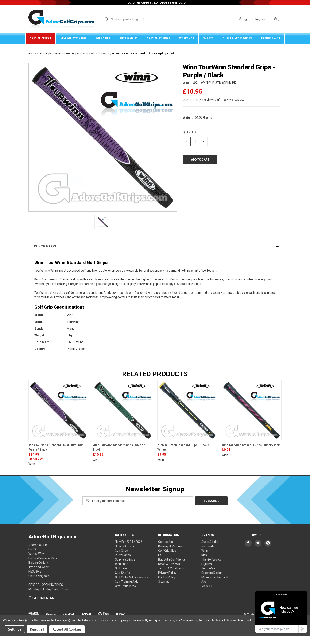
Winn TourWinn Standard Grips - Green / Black (119, 447)
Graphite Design (211, 572)
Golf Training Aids (126, 581)
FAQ (161, 555)
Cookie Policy (167, 577)
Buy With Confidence (172, 559)
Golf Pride (207, 546)
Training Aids (270, 38)
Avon (204, 581)
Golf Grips (103, 38)
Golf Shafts (122, 572)
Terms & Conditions (171, 568)
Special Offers (40, 38)
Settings (14, 629)
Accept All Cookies (67, 629)
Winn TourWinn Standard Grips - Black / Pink (251, 445)
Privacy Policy (167, 572)
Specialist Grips (158, 38)
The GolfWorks (211, 559)
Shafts (208, 38)
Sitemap (164, 581)
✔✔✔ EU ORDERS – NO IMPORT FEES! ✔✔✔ (157, 3)
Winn (204, 550)
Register (261, 19)
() (279, 19)
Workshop (186, 38)
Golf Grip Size (167, 550)
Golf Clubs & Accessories (131, 577)
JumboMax (209, 568)
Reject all (37, 629)
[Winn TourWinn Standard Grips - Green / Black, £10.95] (122, 410)
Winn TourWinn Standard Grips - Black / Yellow (183, 447)
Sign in (247, 19)
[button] (232, 100)
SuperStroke (209, 541)
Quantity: (190, 132)
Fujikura (206, 564)
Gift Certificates (125, 586)
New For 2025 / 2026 (73, 38)
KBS (204, 555)
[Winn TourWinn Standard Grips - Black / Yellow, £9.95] (187, 410)
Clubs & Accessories (237, 38)
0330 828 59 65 (43, 598)
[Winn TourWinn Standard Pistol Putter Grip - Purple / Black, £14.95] (58, 410)
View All (206, 586)
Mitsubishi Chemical (214, 577)
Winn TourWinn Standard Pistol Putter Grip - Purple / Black (56, 447)
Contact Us (165, 541)
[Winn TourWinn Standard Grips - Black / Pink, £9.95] (251, 410)
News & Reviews (169, 564)
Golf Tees (121, 568)
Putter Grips (128, 38)
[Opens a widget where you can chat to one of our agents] (281, 612)
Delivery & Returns (170, 546)
